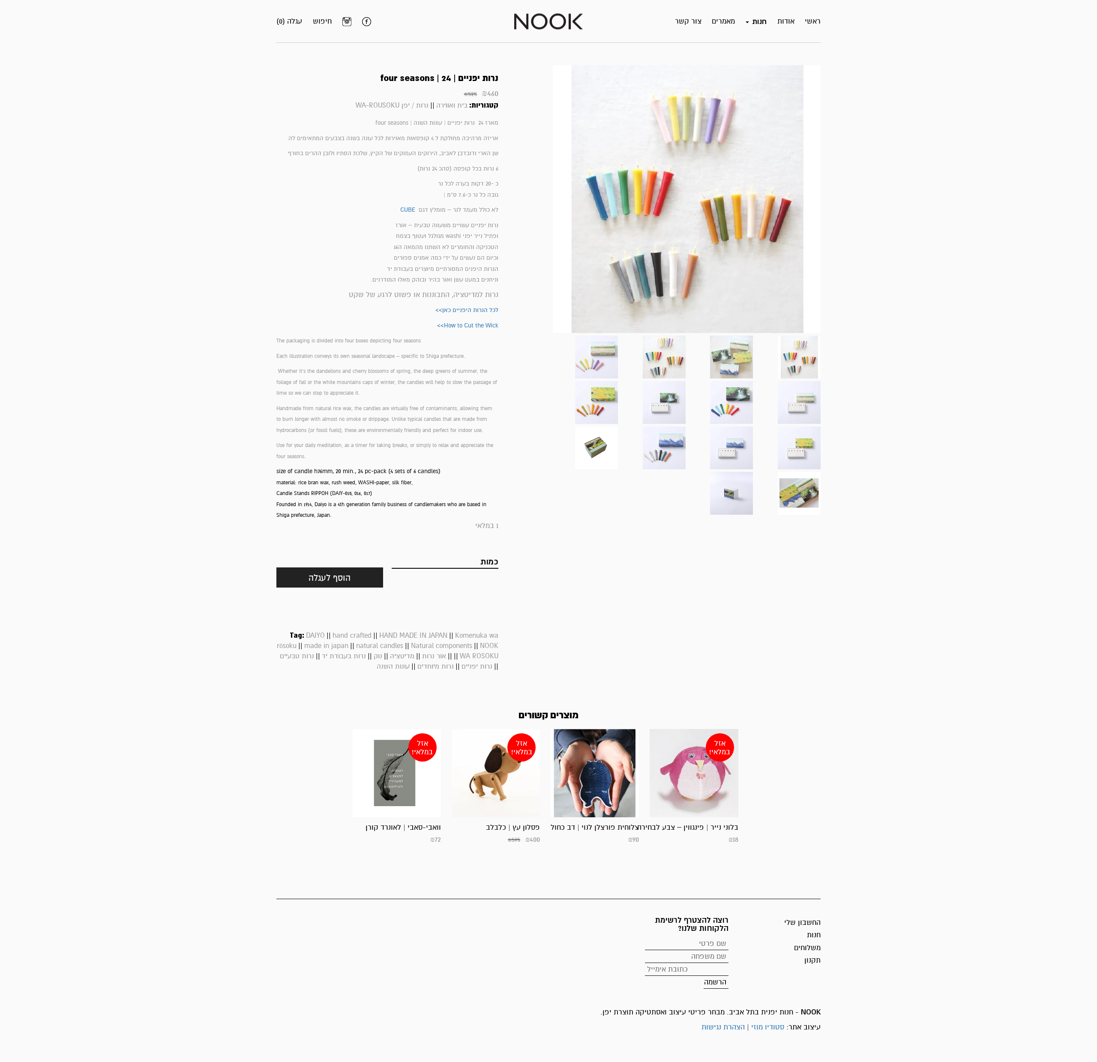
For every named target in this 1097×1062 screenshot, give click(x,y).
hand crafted (352, 635)
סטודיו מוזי (767, 1027)
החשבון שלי (802, 922)
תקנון (812, 960)
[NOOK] (548, 20)
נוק (378, 656)
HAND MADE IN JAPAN (413, 635)
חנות (814, 934)
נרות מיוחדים (435, 666)
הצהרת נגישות (723, 1027)
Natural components (441, 646)
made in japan (326, 646)
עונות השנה (393, 666)
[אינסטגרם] (346, 21)
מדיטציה (402, 656)
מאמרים (723, 21)
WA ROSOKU (479, 656)
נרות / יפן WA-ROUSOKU (392, 105)
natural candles (379, 646)
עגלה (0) (289, 21)
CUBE (407, 209)
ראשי (813, 21)
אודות (785, 21)
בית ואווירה (452, 105)
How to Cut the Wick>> (467, 325)
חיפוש (322, 21)
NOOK (489, 646)
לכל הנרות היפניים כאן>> (466, 310)
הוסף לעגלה (330, 578)
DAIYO (315, 635)
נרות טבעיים (297, 656)
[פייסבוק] (366, 21)
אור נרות (434, 656)
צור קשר (688, 21)
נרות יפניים (477, 666)
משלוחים (807, 947)
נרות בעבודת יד (344, 656)
